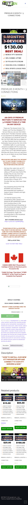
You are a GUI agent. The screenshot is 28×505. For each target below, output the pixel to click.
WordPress (19, 498)
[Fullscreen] (25, 111)
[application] (14, 106)
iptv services (17, 337)
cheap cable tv (4, 330)
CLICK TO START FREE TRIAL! (14, 243)
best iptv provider (21, 322)
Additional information (16, 345)
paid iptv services (8, 339)
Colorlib (8, 498)
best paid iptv (13, 324)
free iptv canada (18, 330)
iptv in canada (18, 334)
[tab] (6, 345)
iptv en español (22, 332)
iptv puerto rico (10, 337)
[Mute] (22, 111)
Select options (7, 428)
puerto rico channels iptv (19, 339)
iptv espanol (4, 334)
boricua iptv (11, 325)
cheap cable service (20, 329)
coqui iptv (11, 330)
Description (6, 345)
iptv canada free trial (12, 332)
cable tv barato (18, 325)
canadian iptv (15, 327)
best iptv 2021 (13, 322)
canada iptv (8, 327)
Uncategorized (14, 320)
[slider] (13, 111)
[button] (14, 106)
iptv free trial (11, 334)
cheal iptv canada (10, 329)
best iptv (7, 322)
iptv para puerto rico (11, 336)
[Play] (3, 111)
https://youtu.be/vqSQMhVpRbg (14, 221)
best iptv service (5, 324)
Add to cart (10, 316)
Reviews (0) (6, 348)
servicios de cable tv (6, 341)
